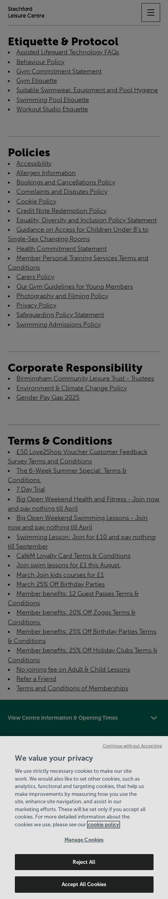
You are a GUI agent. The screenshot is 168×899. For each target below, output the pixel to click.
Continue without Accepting (132, 746)
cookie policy (103, 825)
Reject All (84, 862)
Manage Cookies (84, 840)
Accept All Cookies (84, 884)
